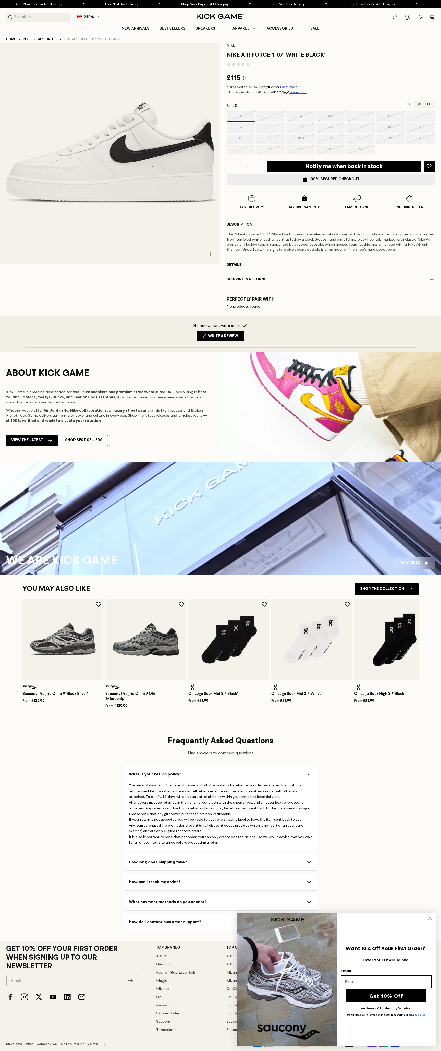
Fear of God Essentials (176, 973)
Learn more (288, 87)
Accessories (280, 28)
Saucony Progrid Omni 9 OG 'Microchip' (130, 696)
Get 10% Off (386, 996)
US (419, 104)
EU (429, 104)
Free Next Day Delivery (96, 4)
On (158, 997)
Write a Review (225, 337)
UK (408, 104)
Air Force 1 (47, 39)
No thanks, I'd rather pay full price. (386, 1008)
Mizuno (162, 989)
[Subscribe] (130, 980)
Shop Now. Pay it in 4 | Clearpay (180, 4)
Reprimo (163, 1005)
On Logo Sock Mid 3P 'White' (296, 693)
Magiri (161, 981)
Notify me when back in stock (344, 166)
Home (11, 39)
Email (346, 971)
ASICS (161, 956)
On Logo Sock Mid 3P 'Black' (213, 693)
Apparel (240, 28)
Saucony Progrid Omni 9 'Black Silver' (55, 693)
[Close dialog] (430, 918)
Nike (26, 39)
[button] (208, 28)
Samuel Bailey (168, 1014)
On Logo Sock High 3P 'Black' (379, 693)
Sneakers (205, 28)
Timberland (166, 1030)
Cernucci (163, 964)
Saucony (163, 1022)
